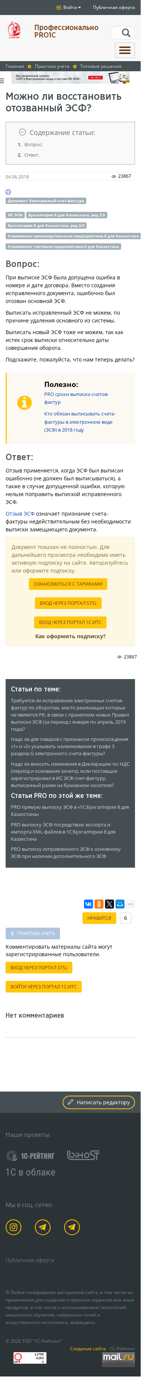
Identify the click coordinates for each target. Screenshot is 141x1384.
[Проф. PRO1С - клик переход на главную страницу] (14, 30)
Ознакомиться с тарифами (68, 584)
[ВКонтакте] (88, 904)
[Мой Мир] (120, 904)
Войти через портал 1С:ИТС (43, 987)
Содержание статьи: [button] (62, 132)
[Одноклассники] (99, 904)
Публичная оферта (114, 7)
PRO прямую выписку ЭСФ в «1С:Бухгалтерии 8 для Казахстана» (70, 810)
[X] (109, 904)
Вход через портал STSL (68, 603)
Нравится (99, 918)
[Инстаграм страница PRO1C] (15, 1228)
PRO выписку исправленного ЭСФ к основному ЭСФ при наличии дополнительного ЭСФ (66, 852)
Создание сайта (88, 1348)
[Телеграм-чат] (73, 1228)
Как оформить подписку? (70, 636)
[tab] (70, 132)
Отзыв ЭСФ (20, 513)
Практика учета (35, 933)
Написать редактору (103, 1102)
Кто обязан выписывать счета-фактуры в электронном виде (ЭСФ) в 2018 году (80, 422)
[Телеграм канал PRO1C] (44, 1228)
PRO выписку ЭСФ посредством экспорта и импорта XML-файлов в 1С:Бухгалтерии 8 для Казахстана (63, 832)
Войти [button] (69, 7)
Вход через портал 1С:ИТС (70, 622)
